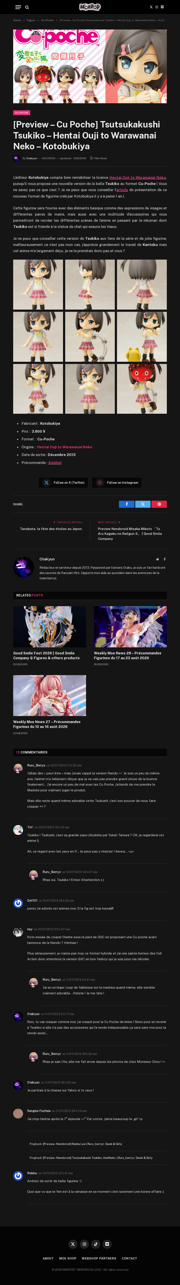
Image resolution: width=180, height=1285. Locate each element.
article (122, 190)
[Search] (26, 7)
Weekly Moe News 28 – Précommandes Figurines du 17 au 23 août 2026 (127, 655)
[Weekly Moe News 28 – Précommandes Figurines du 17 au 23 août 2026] (130, 626)
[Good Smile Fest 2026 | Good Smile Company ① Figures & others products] (49, 626)
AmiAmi (54, 462)
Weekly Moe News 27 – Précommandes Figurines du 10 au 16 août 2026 (47, 724)
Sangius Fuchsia (38, 1111)
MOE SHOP (67, 1258)
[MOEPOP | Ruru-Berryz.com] (90, 7)
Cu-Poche (22, 112)
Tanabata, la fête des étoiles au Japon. (51, 529)
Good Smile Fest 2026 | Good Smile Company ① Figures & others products (46, 655)
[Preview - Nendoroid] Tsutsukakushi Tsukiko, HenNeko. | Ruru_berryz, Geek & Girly (98, 1157)
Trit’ (30, 827)
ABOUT (48, 1258)
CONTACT (129, 1258)
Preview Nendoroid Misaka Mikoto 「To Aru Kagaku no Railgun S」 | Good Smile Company (130, 534)
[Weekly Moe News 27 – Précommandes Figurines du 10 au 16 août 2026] (49, 695)
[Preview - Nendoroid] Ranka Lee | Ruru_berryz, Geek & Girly (82, 1144)
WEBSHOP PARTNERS (99, 1258)
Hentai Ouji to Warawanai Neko (138, 177)
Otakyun (31, 158)
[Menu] (18, 7)
